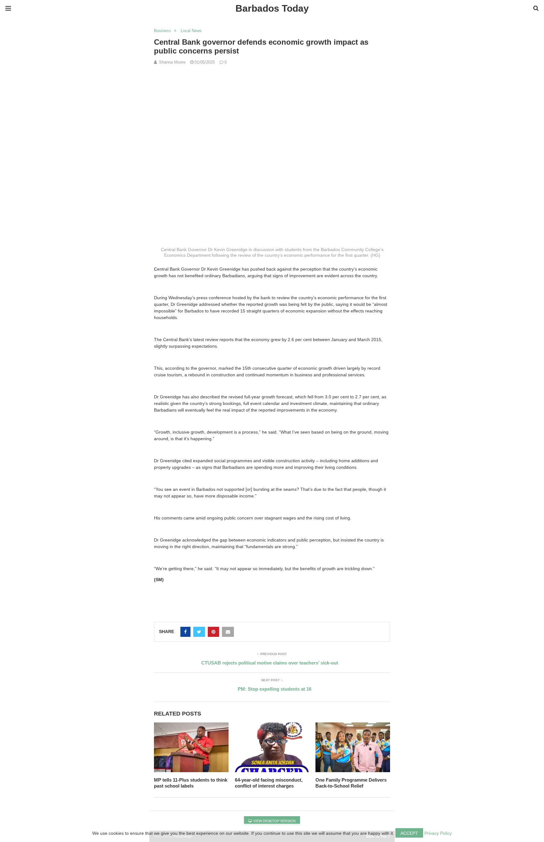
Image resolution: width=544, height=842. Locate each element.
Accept (409, 833)
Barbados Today (272, 8)
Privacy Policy (438, 833)
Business (162, 30)
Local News (191, 30)
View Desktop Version (274, 821)
